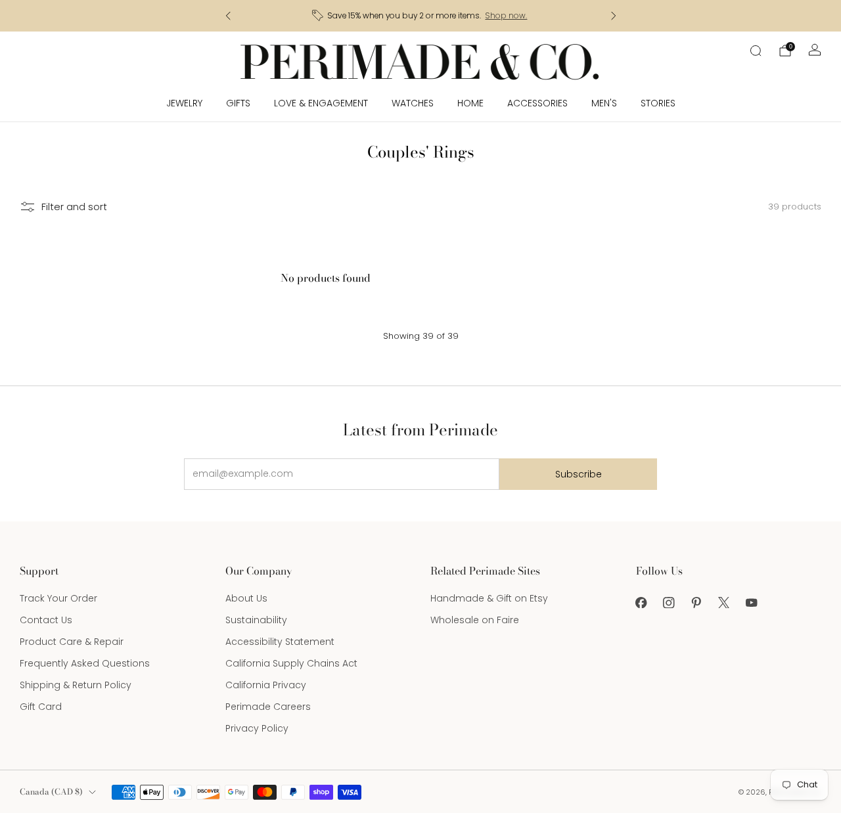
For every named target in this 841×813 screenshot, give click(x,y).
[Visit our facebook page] (641, 602)
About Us (246, 598)
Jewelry (184, 103)
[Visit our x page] (724, 602)
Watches (413, 103)
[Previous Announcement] (228, 15)
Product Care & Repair (72, 641)
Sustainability (256, 619)
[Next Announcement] (613, 15)
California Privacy (265, 685)
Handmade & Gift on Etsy (489, 598)
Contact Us (46, 619)
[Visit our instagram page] (669, 602)
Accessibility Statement (279, 641)
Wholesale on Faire (474, 619)
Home (470, 103)
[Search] (755, 50)
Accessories (537, 103)
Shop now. (506, 16)
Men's (604, 103)
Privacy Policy (256, 728)
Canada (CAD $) (51, 791)
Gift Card (41, 706)
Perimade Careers (268, 706)
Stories (658, 103)
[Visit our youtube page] (751, 602)
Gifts (238, 103)
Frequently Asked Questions (85, 663)
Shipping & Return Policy (75, 685)
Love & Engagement (321, 103)
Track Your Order (58, 598)
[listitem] (420, 16)
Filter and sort (74, 206)
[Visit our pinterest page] (696, 602)
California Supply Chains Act (291, 663)
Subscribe (578, 474)
